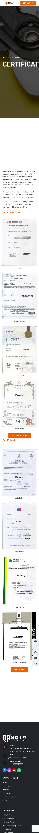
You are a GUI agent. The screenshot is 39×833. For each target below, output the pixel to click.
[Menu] (3, 3)
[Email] (35, 641)
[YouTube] (14, 770)
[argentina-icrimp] (19, 636)
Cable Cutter (7, 815)
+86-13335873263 (16, 764)
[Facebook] (4, 770)
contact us (16, 202)
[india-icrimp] (19, 472)
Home (4, 783)
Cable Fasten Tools (9, 819)
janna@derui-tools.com (17, 758)
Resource (6, 793)
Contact (5, 800)
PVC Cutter (6, 829)
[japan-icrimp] (19, 403)
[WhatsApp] (19, 770)
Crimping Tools (8, 822)
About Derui (7, 786)
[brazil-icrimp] (19, 580)
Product (5, 790)
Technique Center (9, 797)
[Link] (10, 3)
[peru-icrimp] (19, 242)
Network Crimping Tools (11, 826)
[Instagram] (9, 770)
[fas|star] (20, 738)
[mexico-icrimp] (19, 296)
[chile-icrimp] (19, 526)
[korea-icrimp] (19, 349)
